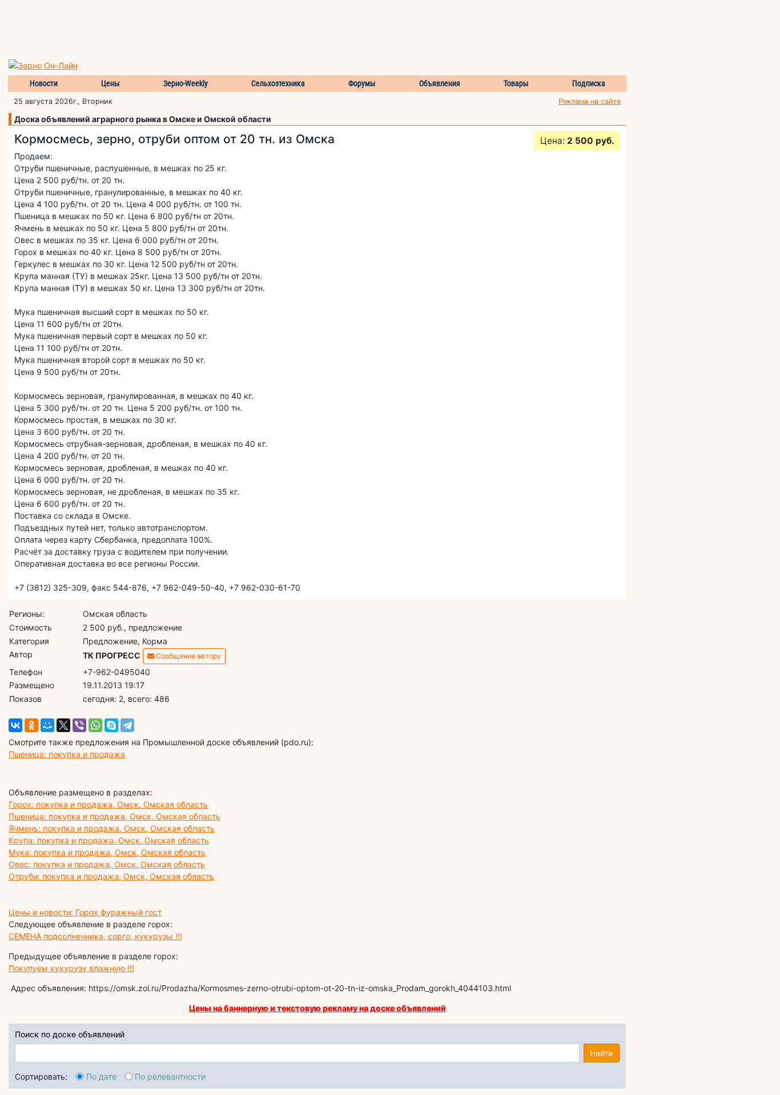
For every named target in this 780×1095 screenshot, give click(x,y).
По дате (101, 1076)
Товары (516, 83)
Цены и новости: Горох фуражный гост (85, 912)
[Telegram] (127, 725)
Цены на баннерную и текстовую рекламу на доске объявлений (317, 1008)
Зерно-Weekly (185, 83)
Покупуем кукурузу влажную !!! (71, 968)
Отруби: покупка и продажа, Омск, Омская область (111, 876)
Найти (601, 1053)
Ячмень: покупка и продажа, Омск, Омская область (112, 828)
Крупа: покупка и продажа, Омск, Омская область (109, 840)
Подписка (588, 83)
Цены (110, 83)
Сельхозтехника (278, 83)
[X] (63, 725)
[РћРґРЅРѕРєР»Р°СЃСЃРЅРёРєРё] (31, 725)
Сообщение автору (187, 656)
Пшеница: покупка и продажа (67, 754)
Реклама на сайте (589, 101)
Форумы (362, 83)
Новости (44, 83)
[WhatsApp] (95, 725)
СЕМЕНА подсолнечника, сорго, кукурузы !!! (95, 936)
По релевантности (170, 1076)
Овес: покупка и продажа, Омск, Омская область (107, 864)
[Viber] (79, 725)
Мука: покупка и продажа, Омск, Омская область (107, 852)
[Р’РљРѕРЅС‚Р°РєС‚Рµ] (15, 725)
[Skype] (111, 725)
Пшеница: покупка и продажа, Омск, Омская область (114, 816)
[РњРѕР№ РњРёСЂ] (47, 725)
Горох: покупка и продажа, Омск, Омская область (108, 804)
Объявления (439, 83)
